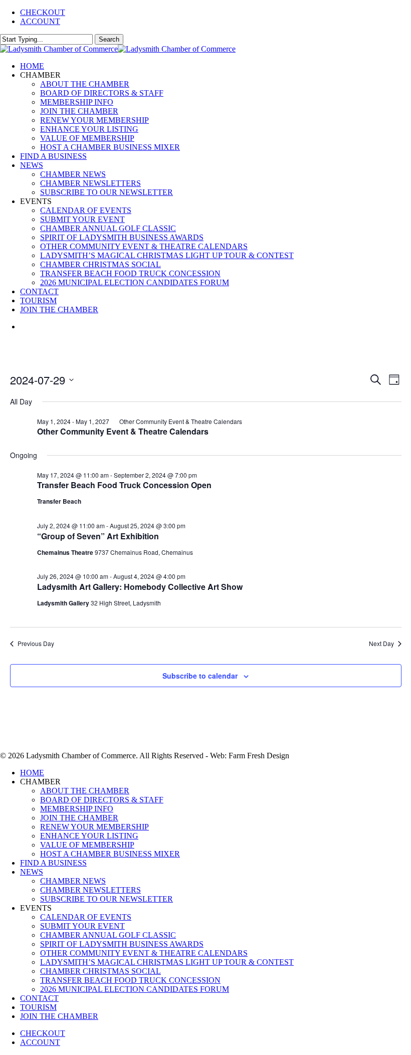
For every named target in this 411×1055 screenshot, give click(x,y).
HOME (32, 772)
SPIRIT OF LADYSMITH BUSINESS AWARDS (121, 944)
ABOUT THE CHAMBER (84, 790)
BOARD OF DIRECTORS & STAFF (101, 799)
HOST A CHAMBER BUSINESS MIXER (110, 854)
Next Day (381, 644)
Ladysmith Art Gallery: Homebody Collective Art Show (140, 586)
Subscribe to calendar (200, 676)
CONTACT (39, 998)
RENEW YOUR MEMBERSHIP (94, 826)
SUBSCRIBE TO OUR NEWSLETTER (106, 899)
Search (109, 39)
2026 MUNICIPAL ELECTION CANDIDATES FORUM (134, 989)
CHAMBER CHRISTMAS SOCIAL (100, 971)
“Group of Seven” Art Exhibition (98, 536)
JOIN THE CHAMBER (79, 817)
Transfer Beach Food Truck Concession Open (124, 485)
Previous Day (36, 644)
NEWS (31, 872)
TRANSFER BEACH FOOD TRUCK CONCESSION (130, 980)
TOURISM (38, 1007)
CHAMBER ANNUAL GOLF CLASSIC (108, 935)
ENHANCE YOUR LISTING (89, 835)
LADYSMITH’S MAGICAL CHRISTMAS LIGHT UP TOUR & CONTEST (167, 962)
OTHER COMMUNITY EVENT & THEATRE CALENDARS (144, 953)
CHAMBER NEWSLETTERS (90, 890)
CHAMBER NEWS (73, 881)
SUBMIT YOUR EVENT (82, 926)
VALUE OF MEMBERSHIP (87, 844)
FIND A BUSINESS (53, 863)
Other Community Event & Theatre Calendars (123, 431)
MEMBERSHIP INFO (76, 808)
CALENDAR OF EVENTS (85, 917)
